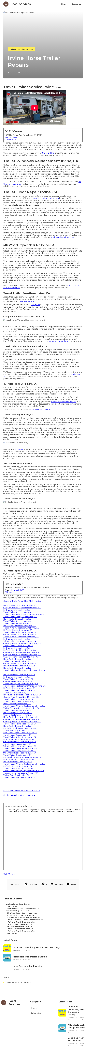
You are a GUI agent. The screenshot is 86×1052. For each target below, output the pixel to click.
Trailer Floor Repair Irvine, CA (16, 661)
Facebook (33, 884)
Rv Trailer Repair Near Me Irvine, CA (19, 606)
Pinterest (59, 884)
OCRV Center (10, 139)
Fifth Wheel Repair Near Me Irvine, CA (20, 733)
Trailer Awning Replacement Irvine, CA (20, 684)
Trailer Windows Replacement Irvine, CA (21, 708)
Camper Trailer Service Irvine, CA (17, 681)
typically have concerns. (41, 409)
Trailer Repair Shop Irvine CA (21, 49)
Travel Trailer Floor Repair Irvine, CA (19, 690)
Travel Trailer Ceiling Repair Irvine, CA (20, 617)
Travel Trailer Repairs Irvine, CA (17, 623)
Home (63, 4)
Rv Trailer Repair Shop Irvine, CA (17, 630)
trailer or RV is (48, 153)
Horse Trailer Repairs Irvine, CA (17, 619)
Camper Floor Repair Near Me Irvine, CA (21, 652)
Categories (76, 4)
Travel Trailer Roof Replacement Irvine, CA (25, 920)
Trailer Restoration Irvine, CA (16, 693)
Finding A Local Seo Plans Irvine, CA (19, 795)
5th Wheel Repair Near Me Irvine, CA (19, 635)
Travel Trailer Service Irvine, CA (17, 612)
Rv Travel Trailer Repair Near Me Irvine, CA (22, 695)
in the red (19, 449)
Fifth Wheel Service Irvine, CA (16, 610)
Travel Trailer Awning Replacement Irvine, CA (23, 614)
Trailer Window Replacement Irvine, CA (21, 628)
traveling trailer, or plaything (46, 198)
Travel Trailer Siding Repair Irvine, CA (19, 632)
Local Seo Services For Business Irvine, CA (21, 791)
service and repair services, (62, 237)
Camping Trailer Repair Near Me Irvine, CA (22, 601)
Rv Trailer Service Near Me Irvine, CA (19, 626)
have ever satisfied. (27, 301)
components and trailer (59, 341)
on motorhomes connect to (63, 402)
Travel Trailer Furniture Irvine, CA (18, 646)
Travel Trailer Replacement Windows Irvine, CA (24, 670)
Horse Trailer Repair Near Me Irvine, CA (20, 717)
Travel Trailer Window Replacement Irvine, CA (24, 706)
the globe (35, 305)
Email (73, 884)
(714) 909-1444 (10, 137)
